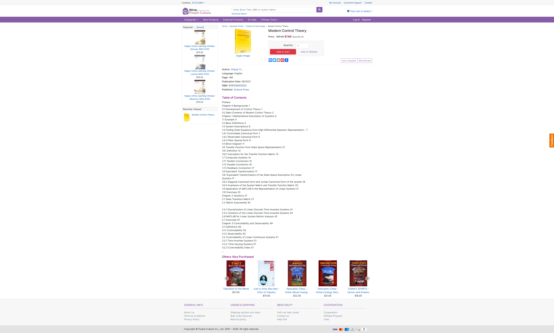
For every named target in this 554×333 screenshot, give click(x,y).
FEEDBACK (551, 140)
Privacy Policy (191, 319)
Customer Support (353, 2)
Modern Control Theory (203, 114)
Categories (190, 19)
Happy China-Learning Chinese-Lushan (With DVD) (199, 72)
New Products (211, 19)
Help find (282, 319)
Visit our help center (288, 312)
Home (224, 26)
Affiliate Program (333, 315)
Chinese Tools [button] (268, 19)
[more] (199, 27)
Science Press (241, 89)
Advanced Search (239, 14)
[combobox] (274, 9)
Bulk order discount (241, 315)
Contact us (283, 315)
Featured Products (233, 19)
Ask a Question (349, 60)
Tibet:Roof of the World (236, 288)
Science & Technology (255, 26)
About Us (189, 312)
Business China (236, 26)
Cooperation (330, 312)
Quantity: (288, 45)
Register (366, 19)
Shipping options (240, 312)
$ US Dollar (197, 2)
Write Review (365, 60)
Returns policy (238, 319)
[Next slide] (367, 278)
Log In (356, 19)
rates (257, 312)
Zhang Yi (236, 69)
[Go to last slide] (226, 278)
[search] (319, 9)
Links (326, 319)
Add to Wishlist (309, 51)
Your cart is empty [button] (359, 11)
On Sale (252, 19)
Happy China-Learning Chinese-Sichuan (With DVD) (199, 47)
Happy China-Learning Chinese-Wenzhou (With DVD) (199, 97)
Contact (368, 2)
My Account (335, 2)
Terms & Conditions (194, 315)
